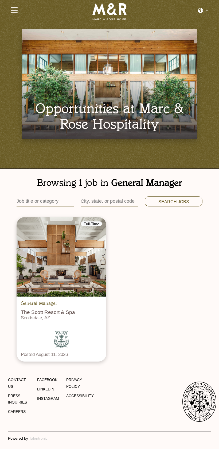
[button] (203, 10)
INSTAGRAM (48, 398)
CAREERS (17, 411)
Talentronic (38, 438)
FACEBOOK (47, 380)
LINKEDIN (45, 389)
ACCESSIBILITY (80, 396)
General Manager (39, 303)
